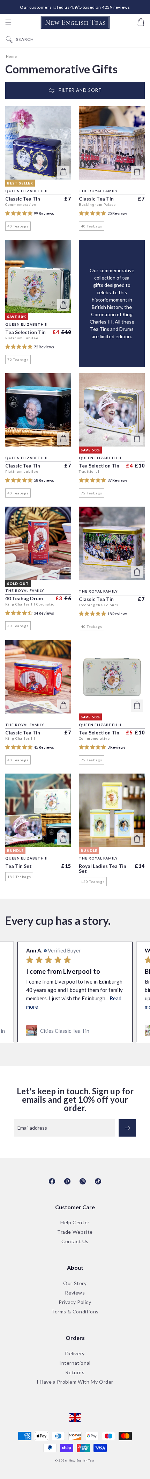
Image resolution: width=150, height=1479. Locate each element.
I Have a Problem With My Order (75, 1382)
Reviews (75, 1293)
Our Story (75, 1283)
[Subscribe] (127, 1128)
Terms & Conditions (75, 1312)
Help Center (75, 1223)
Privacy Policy (75, 1302)
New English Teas (82, 1460)
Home (11, 56)
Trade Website (75, 1232)
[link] (75, 1030)
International (75, 1363)
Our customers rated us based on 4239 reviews (75, 7)
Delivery (75, 1354)
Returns (74, 1373)
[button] (8, 22)
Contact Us (75, 1242)
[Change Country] (75, 1418)
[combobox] (81, 39)
